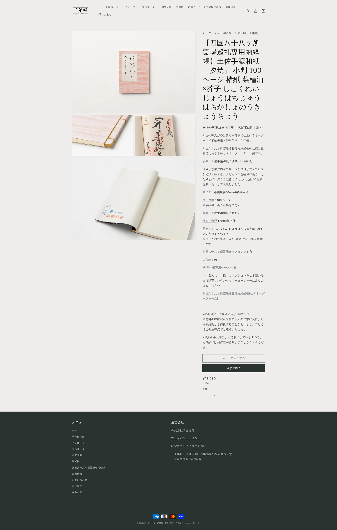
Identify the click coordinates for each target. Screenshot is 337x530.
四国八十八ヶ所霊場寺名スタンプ (224, 251)
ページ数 (208, 200)
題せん (207, 228)
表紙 (205, 161)
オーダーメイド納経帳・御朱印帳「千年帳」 (163, 523)
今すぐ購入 (234, 368)
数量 (205, 389)
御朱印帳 (77, 455)
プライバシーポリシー (185, 438)
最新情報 (77, 474)
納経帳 (76, 461)
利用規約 (77, 486)
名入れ (207, 259)
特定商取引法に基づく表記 (188, 446)
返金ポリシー (79, 492)
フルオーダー (79, 449)
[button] (248, 11)
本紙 (205, 213)
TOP (74, 430)
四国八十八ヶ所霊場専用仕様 (88, 467)
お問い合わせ (79, 480)
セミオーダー (79, 443)
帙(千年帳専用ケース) (217, 267)
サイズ (207, 192)
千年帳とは (78, 436)
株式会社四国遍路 (182, 430)
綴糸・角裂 (210, 220)
